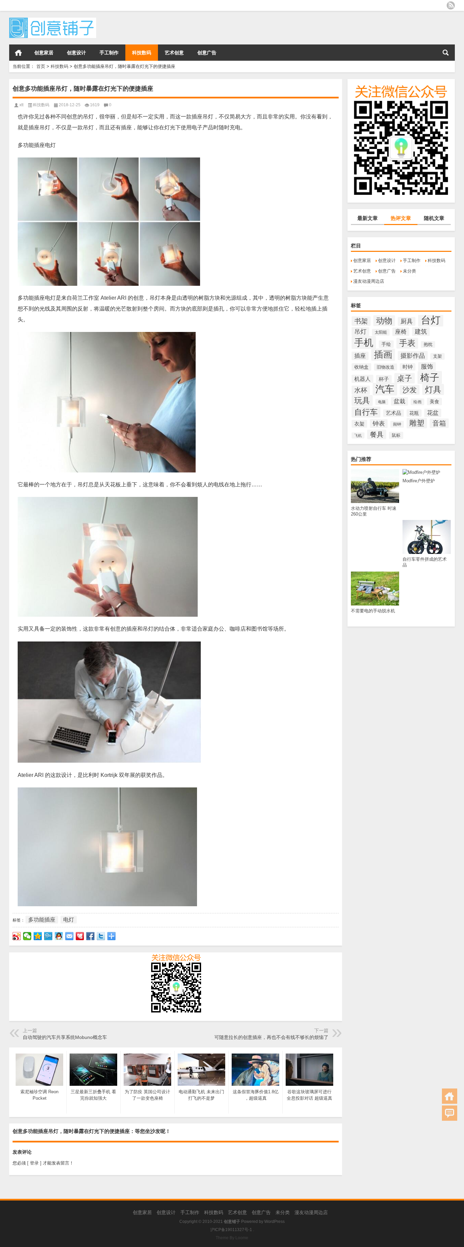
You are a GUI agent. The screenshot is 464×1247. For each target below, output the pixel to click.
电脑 (382, 402)
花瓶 (414, 413)
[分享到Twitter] (101, 936)
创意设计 (76, 52)
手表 (407, 343)
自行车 (366, 412)
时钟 (408, 367)
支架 (437, 356)
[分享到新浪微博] (17, 936)
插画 (383, 355)
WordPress (274, 1221)
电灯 (68, 920)
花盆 (433, 413)
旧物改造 (385, 367)
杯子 (384, 379)
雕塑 (416, 423)
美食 (434, 401)
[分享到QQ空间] (38, 936)
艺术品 (393, 413)
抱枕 (428, 344)
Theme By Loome (232, 1237)
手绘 (386, 344)
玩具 (362, 400)
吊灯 (360, 331)
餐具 (376, 434)
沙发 (410, 390)
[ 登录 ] (34, 1163)
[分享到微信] (27, 936)
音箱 (439, 423)
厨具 (406, 321)
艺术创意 (174, 52)
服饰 (427, 366)
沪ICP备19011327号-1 (231, 1229)
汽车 (384, 389)
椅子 (429, 377)
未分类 (409, 271)
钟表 (379, 423)
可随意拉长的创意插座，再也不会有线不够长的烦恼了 (271, 1037)
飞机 (358, 435)
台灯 (431, 319)
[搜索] (445, 52)
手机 (363, 342)
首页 (18, 52)
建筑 (421, 331)
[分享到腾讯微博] (48, 936)
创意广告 (206, 52)
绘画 (417, 401)
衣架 (359, 424)
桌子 (404, 378)
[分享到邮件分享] (69, 936)
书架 (361, 321)
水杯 (360, 390)
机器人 (362, 379)
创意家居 (43, 52)
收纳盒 (361, 367)
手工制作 (109, 52)
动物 (384, 320)
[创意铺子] (52, 19)
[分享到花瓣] (80, 936)
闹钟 (397, 424)
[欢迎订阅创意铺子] (451, 5)
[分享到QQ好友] (59, 936)
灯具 (433, 389)
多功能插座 (41, 920)
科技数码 (141, 52)
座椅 (401, 332)
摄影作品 (412, 355)
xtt (21, 105)
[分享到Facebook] (90, 936)
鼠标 (396, 435)
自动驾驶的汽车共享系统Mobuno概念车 (65, 1037)
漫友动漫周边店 (368, 281)
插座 (360, 356)
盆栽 (399, 401)
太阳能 (381, 332)
